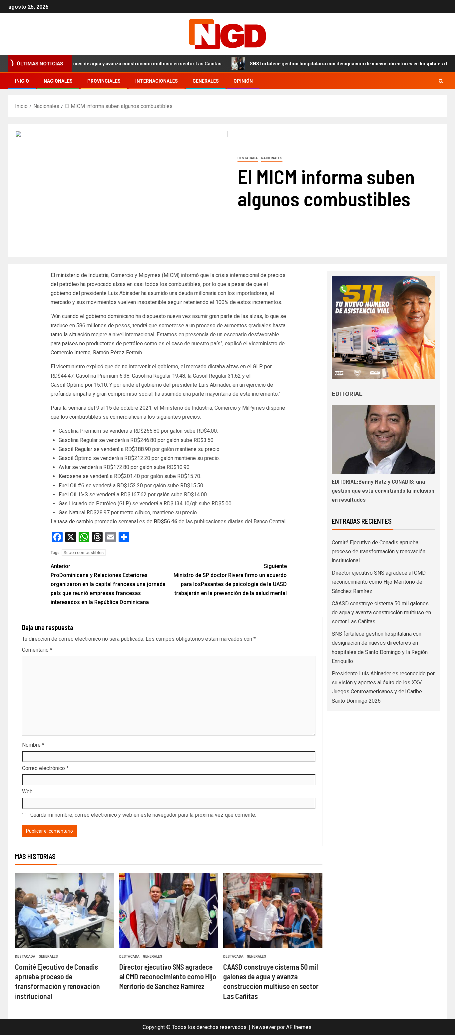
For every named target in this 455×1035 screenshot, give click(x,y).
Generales (206, 81)
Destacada (247, 158)
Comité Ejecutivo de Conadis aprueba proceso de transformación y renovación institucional (378, 551)
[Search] (441, 81)
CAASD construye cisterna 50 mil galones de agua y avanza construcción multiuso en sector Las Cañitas (381, 612)
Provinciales (104, 81)
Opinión (243, 81)
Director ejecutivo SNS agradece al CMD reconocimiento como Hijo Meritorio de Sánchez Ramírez (167, 976)
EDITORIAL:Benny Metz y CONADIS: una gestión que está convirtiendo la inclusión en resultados (383, 490)
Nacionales (58, 81)
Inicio (22, 81)
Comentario (37, 650)
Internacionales (156, 81)
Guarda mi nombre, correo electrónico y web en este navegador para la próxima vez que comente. (143, 815)
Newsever (264, 1027)
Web (27, 791)
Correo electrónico (45, 768)
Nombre (33, 745)
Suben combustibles (84, 552)
